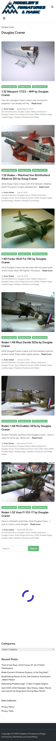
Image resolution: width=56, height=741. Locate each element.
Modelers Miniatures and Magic (26, 117)
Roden (4, 454)
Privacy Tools (7, 711)
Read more (37, 103)
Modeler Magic (46, 114)
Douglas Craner (24, 87)
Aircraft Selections (9, 87)
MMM (37, 114)
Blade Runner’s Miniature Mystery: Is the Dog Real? (24, 672)
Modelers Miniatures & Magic (32, 733)
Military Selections (39, 87)
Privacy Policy (7, 707)
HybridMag (32, 737)
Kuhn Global (9, 109)
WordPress (18, 737)
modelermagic (7, 117)
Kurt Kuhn (30, 114)
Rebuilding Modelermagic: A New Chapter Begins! (24, 684)
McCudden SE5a (41, 449)
